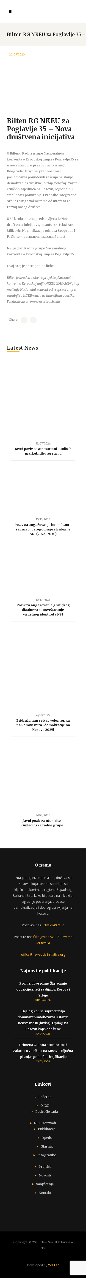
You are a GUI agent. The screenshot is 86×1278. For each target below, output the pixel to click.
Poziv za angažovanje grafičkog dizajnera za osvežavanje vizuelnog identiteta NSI (43, 609)
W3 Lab (53, 1265)
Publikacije (46, 1129)
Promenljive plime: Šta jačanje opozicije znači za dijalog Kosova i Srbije (43, 989)
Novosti (45, 1175)
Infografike (46, 1155)
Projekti (45, 1167)
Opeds (47, 1138)
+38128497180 (53, 925)
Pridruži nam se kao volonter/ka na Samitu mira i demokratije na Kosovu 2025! (43, 725)
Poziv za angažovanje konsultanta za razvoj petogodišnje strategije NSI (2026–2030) (43, 529)
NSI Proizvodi (45, 1123)
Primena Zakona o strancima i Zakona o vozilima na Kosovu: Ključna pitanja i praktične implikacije (43, 1051)
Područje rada (46, 1112)
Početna (44, 1097)
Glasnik (47, 1146)
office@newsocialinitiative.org (43, 954)
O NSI (44, 1106)
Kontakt (45, 1193)
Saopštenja (45, 1184)
